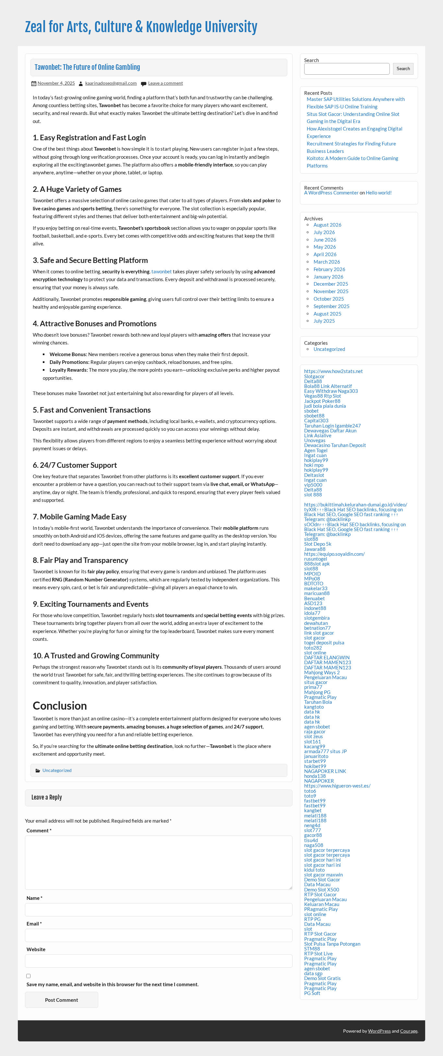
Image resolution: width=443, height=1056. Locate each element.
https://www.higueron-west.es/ (337, 786)
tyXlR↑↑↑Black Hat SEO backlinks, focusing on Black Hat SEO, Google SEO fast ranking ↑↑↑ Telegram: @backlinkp (353, 514)
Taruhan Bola (318, 702)
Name (34, 898)
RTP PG (312, 919)
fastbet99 (315, 800)
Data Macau (317, 884)
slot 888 (313, 494)
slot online (315, 652)
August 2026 (327, 225)
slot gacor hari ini (322, 860)
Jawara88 (315, 549)
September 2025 (332, 306)
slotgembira (317, 618)
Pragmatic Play (320, 697)
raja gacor (315, 731)
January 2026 (328, 277)
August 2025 (327, 314)
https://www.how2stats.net (333, 371)
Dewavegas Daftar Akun (330, 430)
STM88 (312, 948)
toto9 (310, 796)
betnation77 (317, 628)
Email (34, 923)
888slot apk (317, 563)
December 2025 (331, 284)
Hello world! (379, 192)
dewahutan (316, 623)
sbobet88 (314, 415)
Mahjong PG (317, 692)
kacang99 (314, 746)
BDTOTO (313, 583)
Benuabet (314, 598)
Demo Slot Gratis (322, 978)
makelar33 (316, 588)
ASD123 (313, 603)
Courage (408, 1031)
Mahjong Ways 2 (322, 672)
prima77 (313, 687)
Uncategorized (57, 770)
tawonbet (161, 271)
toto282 (313, 648)
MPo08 (312, 578)
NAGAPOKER (319, 781)
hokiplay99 (316, 460)
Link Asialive (317, 435)
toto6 (310, 791)
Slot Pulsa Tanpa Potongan (332, 944)
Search (311, 60)
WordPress (379, 1031)
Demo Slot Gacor (322, 879)
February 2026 (329, 269)
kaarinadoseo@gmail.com (111, 83)
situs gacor (316, 682)
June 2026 (325, 239)
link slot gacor (319, 633)
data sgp (313, 973)
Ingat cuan (315, 455)
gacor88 (313, 835)
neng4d (312, 825)
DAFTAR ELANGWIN (327, 657)
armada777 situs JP (325, 751)
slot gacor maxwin (323, 874)
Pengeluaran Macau (325, 677)
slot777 (312, 830)
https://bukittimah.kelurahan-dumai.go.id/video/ (355, 504)
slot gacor (314, 637)
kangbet (313, 810)
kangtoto (314, 707)
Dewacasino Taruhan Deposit (335, 445)
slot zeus (313, 736)
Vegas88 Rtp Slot (322, 396)
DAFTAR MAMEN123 (327, 662)
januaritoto (316, 756)
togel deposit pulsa (324, 642)
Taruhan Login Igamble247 (332, 426)
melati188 (315, 815)
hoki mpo (313, 465)
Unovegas (315, 440)
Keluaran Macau (321, 904)
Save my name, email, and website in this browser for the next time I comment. (112, 984)
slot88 (311, 539)
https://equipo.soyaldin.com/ (334, 554)
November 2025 (331, 291)
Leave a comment (165, 83)
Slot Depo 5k (317, 544)
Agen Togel (316, 450)
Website (36, 949)
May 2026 (325, 247)
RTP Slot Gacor (320, 894)
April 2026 (325, 254)
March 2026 (327, 262)
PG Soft (312, 993)
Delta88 (313, 381)
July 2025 (324, 321)
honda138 (315, 776)
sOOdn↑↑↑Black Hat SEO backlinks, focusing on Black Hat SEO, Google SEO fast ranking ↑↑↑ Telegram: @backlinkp (355, 529)
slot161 (312, 741)
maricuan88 (317, 593)
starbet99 (315, 761)
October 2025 (329, 299)
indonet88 (315, 608)
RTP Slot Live (318, 953)
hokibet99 (315, 766)
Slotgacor (314, 376)
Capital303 (316, 420)
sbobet (311, 411)
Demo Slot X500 (321, 889)
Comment (39, 830)
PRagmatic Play (321, 909)
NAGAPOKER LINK (325, 771)
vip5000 (313, 485)
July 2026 (324, 232)
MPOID (312, 574)
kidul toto (314, 870)
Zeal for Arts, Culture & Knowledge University (141, 27)
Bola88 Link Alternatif (328, 386)
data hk (312, 711)
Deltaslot (314, 475)
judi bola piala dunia (325, 406)
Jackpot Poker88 (322, 401)
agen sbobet (317, 726)
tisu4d (311, 840)
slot (308, 929)
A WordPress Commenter (331, 192)
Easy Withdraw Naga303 (331, 391)
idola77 (312, 613)
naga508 (313, 845)
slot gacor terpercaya (327, 850)
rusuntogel (315, 559)
